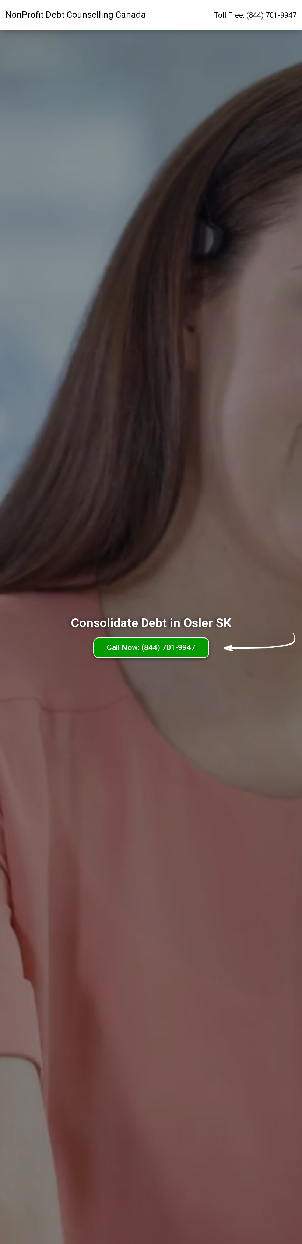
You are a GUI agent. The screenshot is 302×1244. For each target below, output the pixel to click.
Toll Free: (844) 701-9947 (255, 15)
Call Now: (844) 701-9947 (151, 647)
